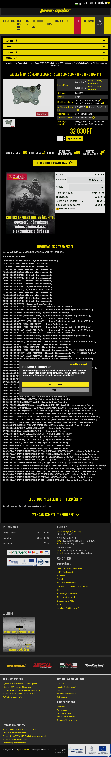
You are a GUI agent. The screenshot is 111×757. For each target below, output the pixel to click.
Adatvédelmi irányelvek (79, 364)
